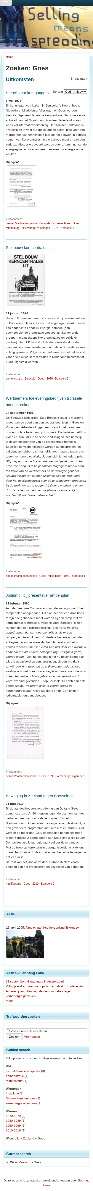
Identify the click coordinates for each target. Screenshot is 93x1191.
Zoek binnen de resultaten (28, 1031)
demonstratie (14, 378)
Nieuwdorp (28, 227)
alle (17, 1138)
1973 (55, 227)
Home (9, 56)
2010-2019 (13, 1130)
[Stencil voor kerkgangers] (21, 206)
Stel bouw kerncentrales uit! (30, 248)
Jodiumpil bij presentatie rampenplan (37, 595)
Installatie (12, 1093)
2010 (35, 883)
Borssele (44, 223)
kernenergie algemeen (70, 776)
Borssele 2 (61, 378)
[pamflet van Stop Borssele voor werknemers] (25, 559)
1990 (51, 776)
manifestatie (13, 883)
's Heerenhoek (61, 223)
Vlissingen (43, 227)
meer (9, 1000)
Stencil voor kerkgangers (27, 93)
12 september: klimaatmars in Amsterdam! (35, 981)
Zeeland (28, 1138)
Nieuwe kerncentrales (20, 1098)
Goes (76, 223)
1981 (67, 575)
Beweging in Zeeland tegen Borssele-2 (39, 796)
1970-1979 (13, 1116)
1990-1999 (13, 1125)
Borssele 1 (67, 227)
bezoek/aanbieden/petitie (21, 223)
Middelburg (12, 227)
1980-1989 (13, 1120)
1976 (50, 378)
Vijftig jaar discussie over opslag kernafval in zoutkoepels (44, 986)
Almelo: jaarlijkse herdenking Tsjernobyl (52, 927)
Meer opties (32, 1036)
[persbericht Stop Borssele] (25, 759)
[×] (7, 1162)
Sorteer (58, 91)
